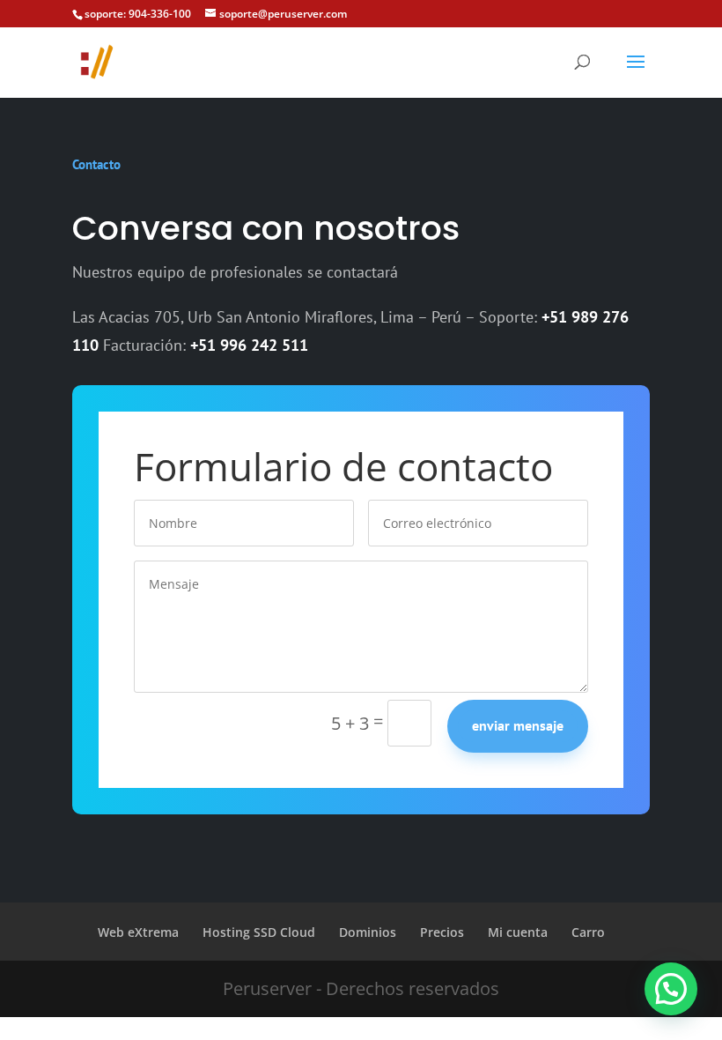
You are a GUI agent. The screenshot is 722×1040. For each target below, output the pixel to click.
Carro (588, 932)
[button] (671, 988)
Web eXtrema (138, 932)
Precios (442, 932)
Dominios (367, 932)
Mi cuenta (518, 932)
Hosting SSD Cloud (259, 932)
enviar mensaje (518, 725)
